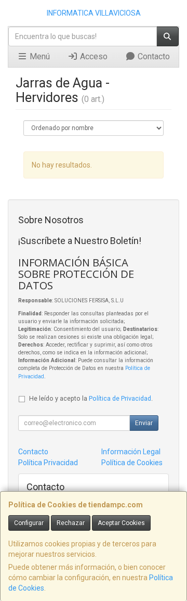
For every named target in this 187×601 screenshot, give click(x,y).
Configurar (29, 523)
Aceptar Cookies (121, 523)
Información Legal (131, 451)
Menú (39, 56)
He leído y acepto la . (91, 398)
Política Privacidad (48, 462)
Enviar (144, 423)
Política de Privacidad (120, 398)
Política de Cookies (132, 462)
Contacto (153, 56)
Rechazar (71, 523)
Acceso (93, 56)
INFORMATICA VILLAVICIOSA (94, 13)
